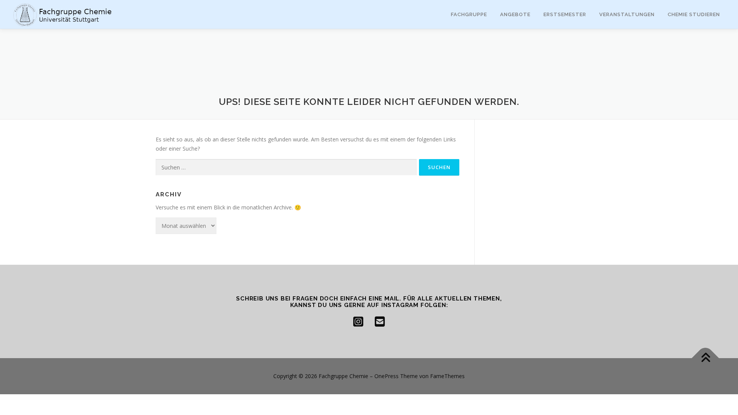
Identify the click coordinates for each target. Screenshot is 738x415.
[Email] (380, 321)
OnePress (386, 376)
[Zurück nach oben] (705, 358)
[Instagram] (358, 321)
